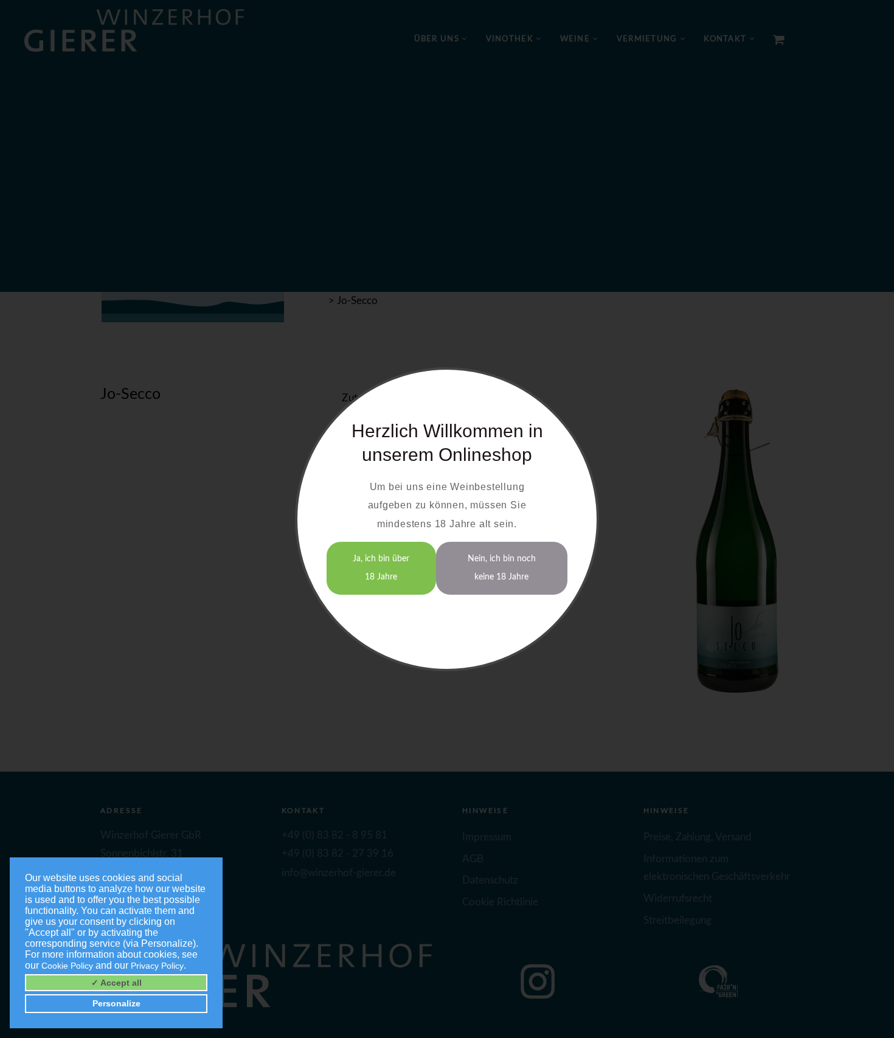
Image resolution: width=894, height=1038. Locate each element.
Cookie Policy (67, 966)
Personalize (116, 1003)
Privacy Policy (157, 966)
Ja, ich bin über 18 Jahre (381, 568)
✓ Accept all (116, 983)
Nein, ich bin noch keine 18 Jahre (502, 568)
